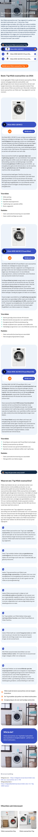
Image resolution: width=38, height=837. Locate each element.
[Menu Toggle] (36, 3)
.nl (8, 3)
